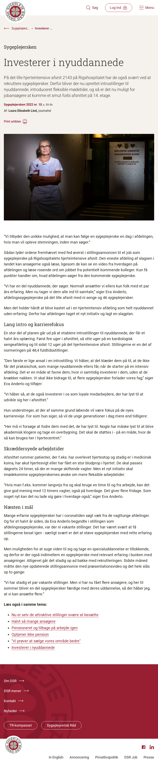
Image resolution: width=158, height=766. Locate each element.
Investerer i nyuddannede (33, 647)
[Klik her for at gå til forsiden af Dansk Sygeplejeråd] (45, 7)
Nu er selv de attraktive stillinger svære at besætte (55, 614)
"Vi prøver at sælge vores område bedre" (46, 641)
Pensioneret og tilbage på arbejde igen (45, 628)
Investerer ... (43, 28)
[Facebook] (144, 747)
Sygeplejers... (20, 28)
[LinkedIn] (152, 747)
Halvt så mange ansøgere (33, 621)
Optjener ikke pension (30, 634)
